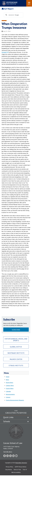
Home (7, 376)
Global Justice (16, 347)
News (7, 379)
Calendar (8, 391)
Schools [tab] (6, 421)
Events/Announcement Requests (15, 400)
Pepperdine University (21, 463)
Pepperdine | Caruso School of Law (9, 2)
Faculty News (9, 388)
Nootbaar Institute (16, 353)
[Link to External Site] (16, 412)
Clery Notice (8, 469)
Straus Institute (16, 365)
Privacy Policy (9, 467)
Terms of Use (17, 469)
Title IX (25, 469)
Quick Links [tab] (8, 417)
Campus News (10, 385)
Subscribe (16, 330)
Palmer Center (16, 359)
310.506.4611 (7, 452)
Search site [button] (2, 2)
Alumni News (9, 382)
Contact (8, 397)
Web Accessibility (16, 472)
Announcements (10, 394)
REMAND (4, 52)
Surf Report (8, 9)
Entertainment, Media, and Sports (16, 340)
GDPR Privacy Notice (20, 467)
